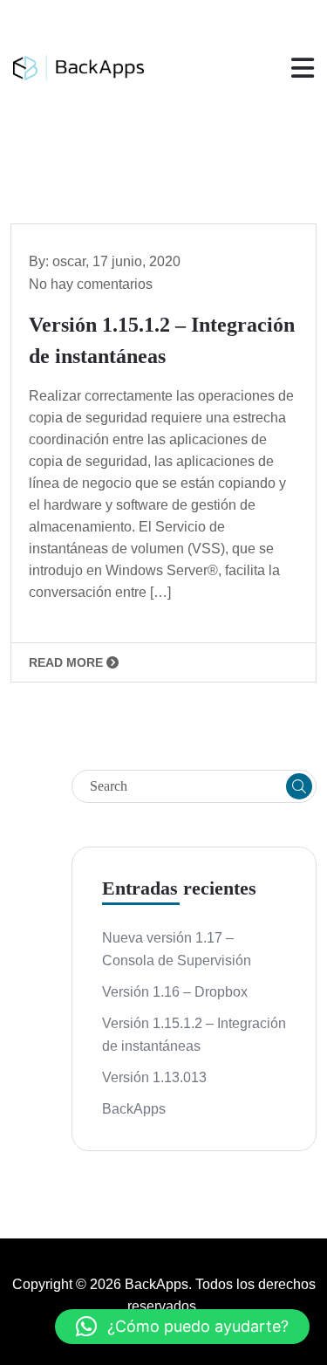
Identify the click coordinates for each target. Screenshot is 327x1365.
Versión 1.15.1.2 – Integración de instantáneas (194, 1034)
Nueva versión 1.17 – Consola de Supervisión (176, 949)
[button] (182, 1326)
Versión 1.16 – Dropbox (175, 991)
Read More (67, 662)
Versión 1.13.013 (154, 1077)
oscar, (72, 261)
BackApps (134, 1108)
